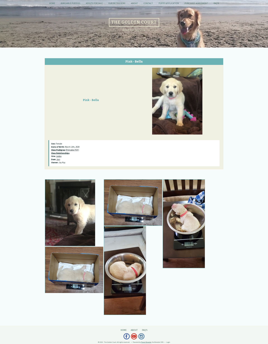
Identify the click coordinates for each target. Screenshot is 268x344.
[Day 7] (133, 270)
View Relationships (60, 153)
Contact (148, 3)
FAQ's (216, 3)
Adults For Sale (94, 3)
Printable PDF (72, 150)
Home (52, 3)
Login (168, 342)
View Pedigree (58, 150)
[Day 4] (191, 223)
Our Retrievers (116, 3)
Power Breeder (146, 342)
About (134, 3)
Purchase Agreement (196, 3)
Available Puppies (70, 3)
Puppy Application (169, 3)
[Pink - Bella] (177, 100)
